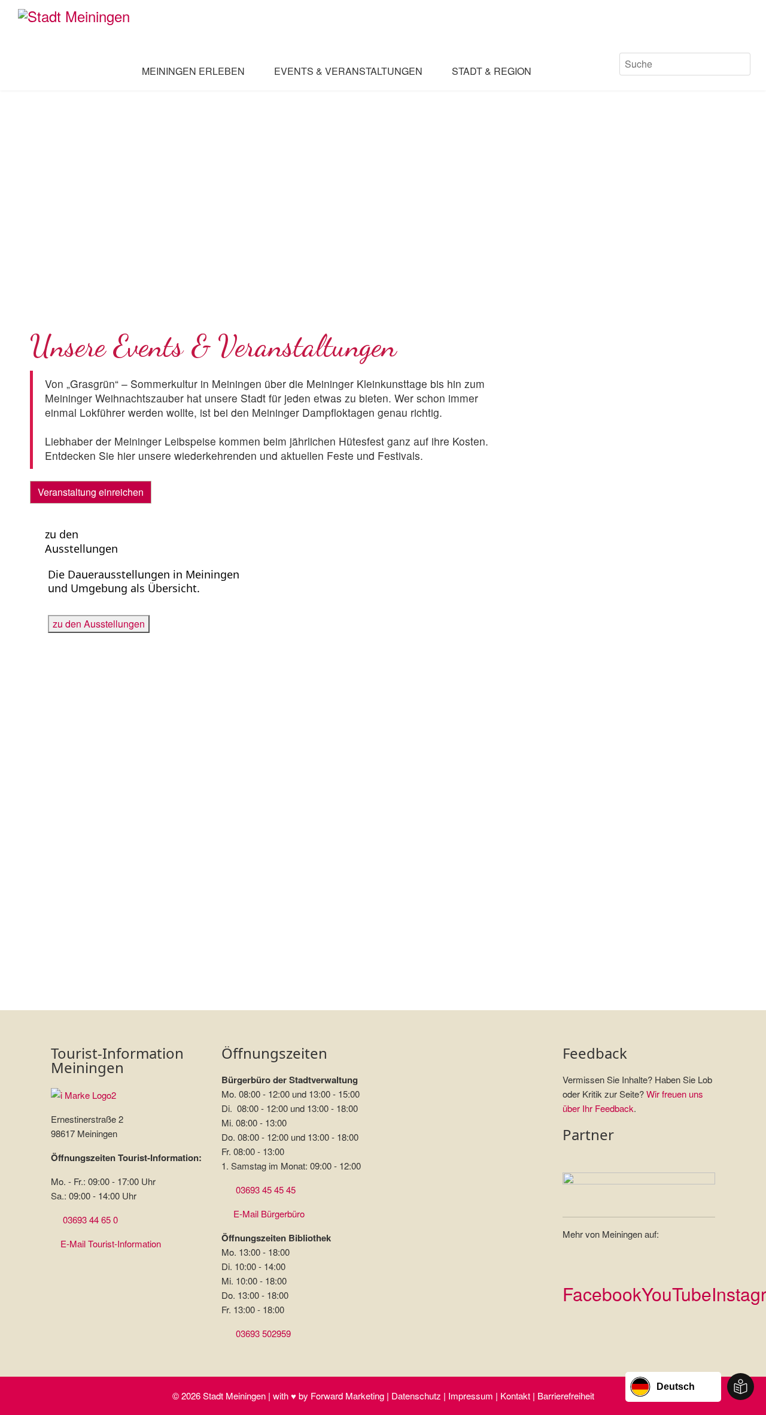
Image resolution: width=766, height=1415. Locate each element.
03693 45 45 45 (266, 1189)
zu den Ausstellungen (99, 624)
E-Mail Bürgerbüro (269, 1213)
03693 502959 (263, 1333)
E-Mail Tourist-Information (110, 1243)
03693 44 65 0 (90, 1219)
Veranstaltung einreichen (91, 492)
